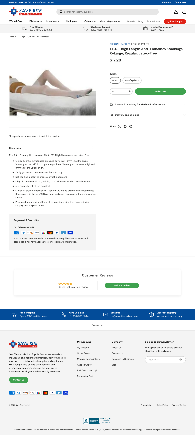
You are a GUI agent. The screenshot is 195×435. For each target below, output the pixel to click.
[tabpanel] (52, 180)
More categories (108, 21)
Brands (131, 21)
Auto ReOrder (84, 364)
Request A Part (85, 376)
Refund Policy (162, 405)
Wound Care (15, 21)
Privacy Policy (146, 405)
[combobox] (107, 12)
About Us (166, 2)
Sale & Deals (153, 21)
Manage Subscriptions (88, 359)
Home (11, 37)
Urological (71, 21)
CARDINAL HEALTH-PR (120, 44)
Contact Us (180, 2)
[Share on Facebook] (125, 126)
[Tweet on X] (119, 126)
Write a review (122, 285)
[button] (184, 12)
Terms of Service (179, 405)
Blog (140, 21)
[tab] (15, 148)
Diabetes (34, 21)
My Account (83, 347)
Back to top (97, 325)
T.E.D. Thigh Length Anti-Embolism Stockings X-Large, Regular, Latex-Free (34, 37)
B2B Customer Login (87, 370)
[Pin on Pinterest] (131, 126)
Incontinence (52, 21)
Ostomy (88, 21)
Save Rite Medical (23, 405)
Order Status (84, 353)
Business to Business (123, 359)
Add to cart (160, 91)
